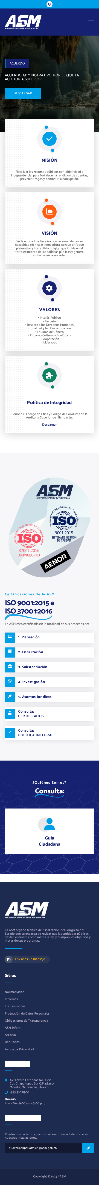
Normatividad (14, 992)
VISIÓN (49, 233)
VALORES (49, 310)
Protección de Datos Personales (27, 1013)
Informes (11, 999)
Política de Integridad (49, 403)
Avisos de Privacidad (19, 1049)
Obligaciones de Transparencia (26, 1021)
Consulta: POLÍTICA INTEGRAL (35, 733)
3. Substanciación (32, 667)
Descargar (49, 425)
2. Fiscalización (30, 652)
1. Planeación (29, 637)
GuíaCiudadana (49, 841)
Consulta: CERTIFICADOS (31, 714)
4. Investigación (31, 682)
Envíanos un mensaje (30, 959)
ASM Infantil (13, 1028)
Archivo (10, 1035)
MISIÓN (49, 160)
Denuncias (12, 1042)
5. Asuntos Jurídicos (35, 697)
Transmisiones (15, 1006)
